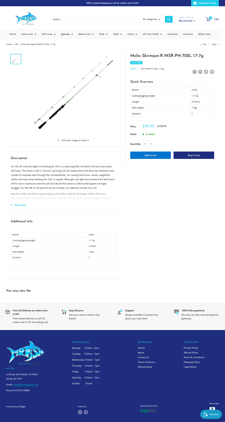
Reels (116, 34)
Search (141, 347)
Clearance (172, 34)
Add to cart (150, 155)
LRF (16, 44)
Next (214, 44)
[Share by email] (212, 71)
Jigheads (65, 34)
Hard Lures (27, 34)
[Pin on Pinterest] (200, 71)
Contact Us (143, 357)
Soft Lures (47, 34)
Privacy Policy (191, 347)
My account (186, 20)
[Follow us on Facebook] (80, 412)
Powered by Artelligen (16, 406)
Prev (204, 44)
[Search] (169, 19)
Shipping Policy (192, 362)
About (141, 352)
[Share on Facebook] (194, 71)
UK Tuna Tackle (151, 34)
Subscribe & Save (207, 3)
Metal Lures (84, 34)
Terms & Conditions (194, 357)
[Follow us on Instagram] (86, 412)
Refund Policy (191, 352)
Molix (133, 68)
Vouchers (188, 34)
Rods (102, 34)
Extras (131, 34)
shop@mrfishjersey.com (26, 384)
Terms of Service (146, 362)
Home (12, 34)
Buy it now (194, 155)
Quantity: (135, 143)
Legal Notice (190, 366)
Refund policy (145, 366)
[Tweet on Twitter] (206, 71)
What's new (204, 34)
